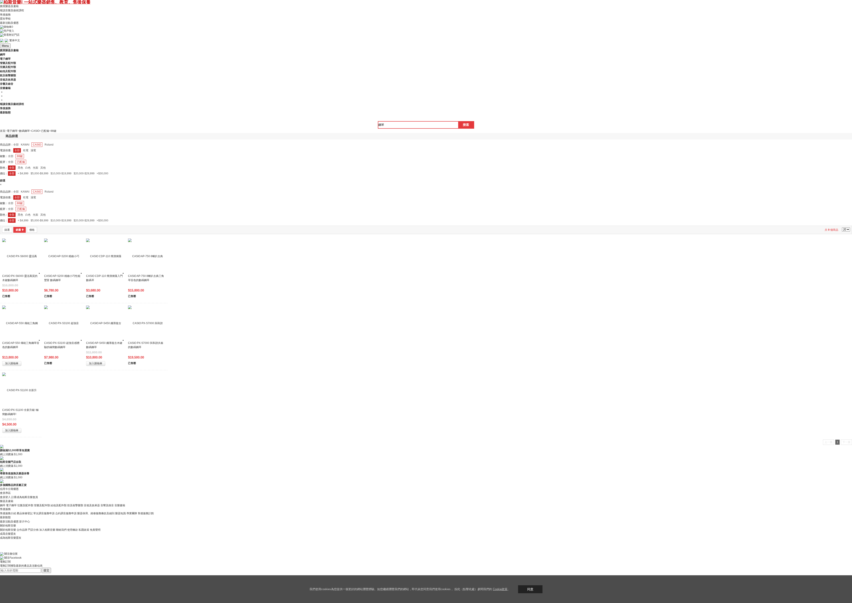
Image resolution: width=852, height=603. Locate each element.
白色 (28, 167)
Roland (49, 144)
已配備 (21, 162)
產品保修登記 (25, 513)
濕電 (33, 150)
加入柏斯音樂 (47, 529)
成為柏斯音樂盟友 (10, 537)
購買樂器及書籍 (9, 6)
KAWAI (25, 144)
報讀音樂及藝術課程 (12, 10)
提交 (46, 570)
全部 (16, 144)
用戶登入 (9, 30)
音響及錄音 (107, 505)
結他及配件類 (59, 505)
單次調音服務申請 (44, 513)
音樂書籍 (119, 505)
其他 (43, 167)
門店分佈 (33, 529)
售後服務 (5, 14)
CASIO (37, 144)
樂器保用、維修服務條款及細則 (95, 513)
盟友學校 (5, 18)
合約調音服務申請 (66, 513)
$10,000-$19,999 (61, 173)
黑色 (20, 167)
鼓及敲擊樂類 (75, 505)
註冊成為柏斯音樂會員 (24, 497)
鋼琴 (2, 505)
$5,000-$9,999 (39, 173)
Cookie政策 (500, 589)
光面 (35, 167)
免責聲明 (95, 529)
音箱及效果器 (92, 505)
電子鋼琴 (11, 505)
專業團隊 (131, 513)
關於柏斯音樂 (8, 529)
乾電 (25, 150)
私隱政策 (84, 529)
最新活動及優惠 (9, 22)
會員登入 (5, 497)
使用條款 (72, 529)
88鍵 (20, 156)
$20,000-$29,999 (84, 173)
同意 (530, 589)
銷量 (18, 229)
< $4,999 (23, 173)
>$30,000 (102, 173)
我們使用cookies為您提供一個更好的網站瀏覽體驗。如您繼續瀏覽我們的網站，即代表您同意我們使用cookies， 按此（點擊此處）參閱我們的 (401, 589)
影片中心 (24, 521)
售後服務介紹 (8, 513)
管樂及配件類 (42, 505)
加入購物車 (11, 363)
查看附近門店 (12, 34)
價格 (32, 229)
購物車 (8, 26)
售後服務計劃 (146, 513)
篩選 (7, 229)
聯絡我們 (61, 529)
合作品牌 (22, 529)
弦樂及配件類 (25, 505)
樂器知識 (120, 513)
